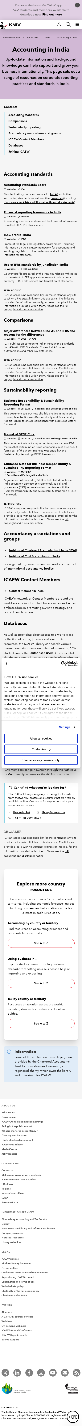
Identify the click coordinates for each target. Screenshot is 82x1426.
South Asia (32, 37)
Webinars (7, 1321)
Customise (39, 749)
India (47, 37)
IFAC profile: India (17, 235)
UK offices (7, 1184)
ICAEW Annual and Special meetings (22, 1121)
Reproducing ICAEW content (18, 1277)
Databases (15, 145)
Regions (6, 1188)
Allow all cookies (41, 738)
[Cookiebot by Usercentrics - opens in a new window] (61, 663)
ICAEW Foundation (12, 1144)
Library (6, 1223)
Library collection (11, 1242)
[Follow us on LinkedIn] (17, 1373)
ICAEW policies (10, 1258)
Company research (12, 1233)
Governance (8, 1117)
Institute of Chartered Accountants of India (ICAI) (43, 550)
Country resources (10, 37)
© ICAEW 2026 (10, 1407)
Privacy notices (10, 1268)
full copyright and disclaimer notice (36, 307)
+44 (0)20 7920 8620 (27, 818)
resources (57, 198)
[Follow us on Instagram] (41, 1373)
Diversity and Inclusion (14, 1135)
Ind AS (54, 194)
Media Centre (9, 1149)
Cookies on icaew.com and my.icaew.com (25, 1272)
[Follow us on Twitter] (5, 1373)
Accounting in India (67, 37)
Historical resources (13, 1237)
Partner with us (10, 1202)
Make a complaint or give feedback (21, 1175)
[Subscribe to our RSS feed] (76, 1373)
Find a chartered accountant (17, 1140)
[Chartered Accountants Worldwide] (71, 1389)
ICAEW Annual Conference (17, 1330)
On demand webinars (14, 1325)
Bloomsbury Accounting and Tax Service (24, 1219)
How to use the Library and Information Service (28, 1228)
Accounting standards (23, 115)
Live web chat (21, 812)
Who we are (8, 1112)
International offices (13, 1193)
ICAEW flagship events (14, 1335)
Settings (64, 727)
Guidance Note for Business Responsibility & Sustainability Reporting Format (37, 465)
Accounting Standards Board (25, 185)
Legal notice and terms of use (18, 1281)
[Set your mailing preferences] (65, 1373)
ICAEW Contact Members (26, 139)
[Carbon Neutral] (18, 1389)
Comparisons (17, 121)
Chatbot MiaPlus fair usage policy (20, 1290)
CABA (5, 1197)
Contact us (8, 1170)
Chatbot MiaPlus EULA (14, 1295)
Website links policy (13, 1286)
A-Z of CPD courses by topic (17, 1316)
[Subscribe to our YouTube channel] (53, 1373)
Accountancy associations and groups (34, 133)
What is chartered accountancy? (20, 1130)
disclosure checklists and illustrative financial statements (39, 202)
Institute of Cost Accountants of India (34, 556)
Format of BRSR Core (19, 434)
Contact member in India (26, 591)
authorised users (42, 653)
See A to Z (41, 943)
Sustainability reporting (24, 127)
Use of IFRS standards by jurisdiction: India (36, 264)
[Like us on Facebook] (29, 1373)
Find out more (52, 14)
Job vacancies (9, 1153)
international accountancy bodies (30, 568)
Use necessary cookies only (41, 760)
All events (7, 1312)
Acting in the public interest (17, 1126)
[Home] (12, 24)
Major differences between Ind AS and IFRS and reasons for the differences (39, 332)
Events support (10, 1339)
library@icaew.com (53, 812)
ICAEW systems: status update (19, 1179)
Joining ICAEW (19, 151)
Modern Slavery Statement (16, 1263)
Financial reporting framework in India (32, 212)
